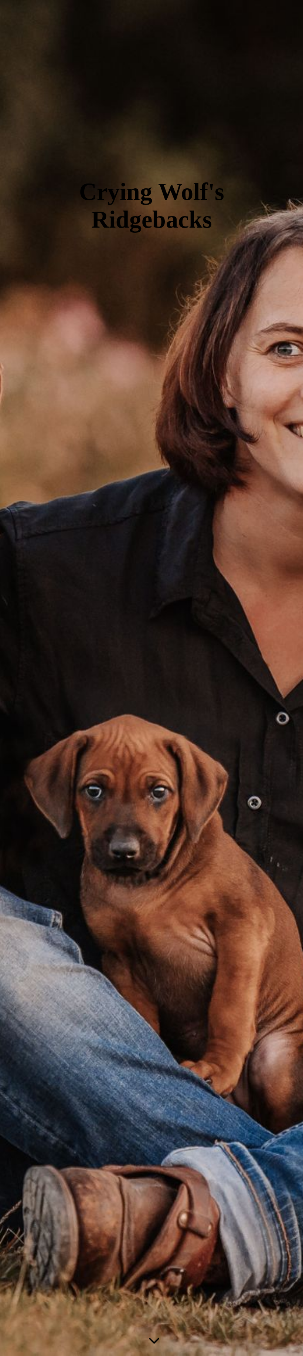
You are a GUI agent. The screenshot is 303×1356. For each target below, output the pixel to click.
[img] (151, 678)
